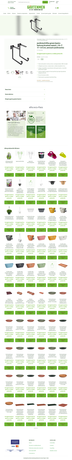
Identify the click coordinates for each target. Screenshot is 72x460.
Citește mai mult (9, 175)
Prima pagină (39, 39)
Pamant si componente (22, 13)
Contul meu (57, 2)
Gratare (38, 13)
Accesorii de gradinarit (63, 13)
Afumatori (55, 13)
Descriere (8, 89)
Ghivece (13, 13)
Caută (45, 2)
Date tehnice (9, 94)
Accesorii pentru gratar (46, 13)
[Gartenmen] (36, 7)
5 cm (42, 59)
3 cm (38, 59)
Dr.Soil (8, 13)
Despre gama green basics (13, 99)
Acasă (4, 13)
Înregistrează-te (52, 2)
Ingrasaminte (32, 13)
